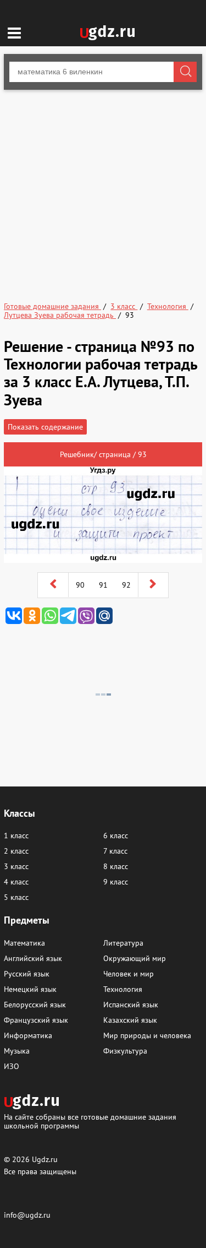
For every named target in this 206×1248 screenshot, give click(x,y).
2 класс (16, 851)
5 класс (16, 897)
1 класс (16, 835)
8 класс (115, 866)
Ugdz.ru (45, 1159)
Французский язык (36, 1020)
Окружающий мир (134, 958)
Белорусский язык (35, 1005)
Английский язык (33, 958)
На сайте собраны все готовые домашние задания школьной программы (90, 1121)
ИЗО (11, 1066)
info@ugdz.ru (27, 1215)
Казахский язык (130, 1020)
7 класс (115, 851)
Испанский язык (130, 1005)
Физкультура (125, 1051)
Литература (123, 943)
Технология (122, 989)
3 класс (16, 866)
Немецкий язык (30, 989)
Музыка (17, 1051)
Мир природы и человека (147, 1035)
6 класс (115, 835)
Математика (24, 943)
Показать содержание (45, 427)
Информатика (28, 1035)
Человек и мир (128, 974)
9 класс (115, 882)
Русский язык (26, 974)
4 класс (16, 882)
